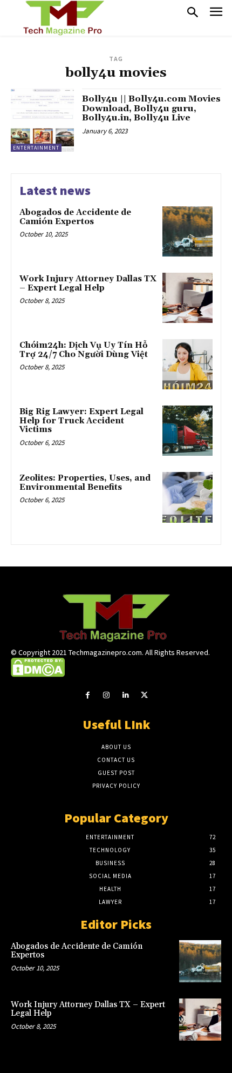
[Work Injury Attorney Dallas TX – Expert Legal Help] (187, 298)
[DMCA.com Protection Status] (38, 674)
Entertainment (36, 147)
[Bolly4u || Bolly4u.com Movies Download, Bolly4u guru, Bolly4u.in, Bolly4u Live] (42, 120)
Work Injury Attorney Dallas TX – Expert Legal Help (87, 283)
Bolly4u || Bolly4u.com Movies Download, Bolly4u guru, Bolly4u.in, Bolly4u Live (151, 108)
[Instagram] (106, 695)
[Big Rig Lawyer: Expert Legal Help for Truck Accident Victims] (187, 431)
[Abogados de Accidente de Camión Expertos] (187, 231)
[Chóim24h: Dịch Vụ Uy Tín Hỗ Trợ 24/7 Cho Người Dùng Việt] (187, 364)
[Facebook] (87, 695)
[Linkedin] (125, 695)
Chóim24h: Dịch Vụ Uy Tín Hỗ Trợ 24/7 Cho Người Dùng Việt (83, 350)
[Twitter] (144, 695)
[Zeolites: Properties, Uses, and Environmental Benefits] (187, 497)
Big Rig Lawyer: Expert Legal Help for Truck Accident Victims (81, 421)
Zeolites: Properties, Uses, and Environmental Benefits (85, 482)
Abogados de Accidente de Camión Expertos (75, 217)
